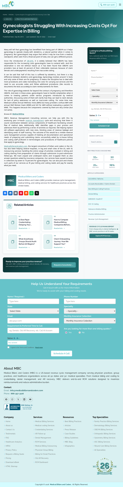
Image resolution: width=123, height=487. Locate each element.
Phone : (14, 393)
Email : (23, 390)
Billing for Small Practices (45, 454)
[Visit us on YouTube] (30, 399)
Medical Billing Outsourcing (46, 446)
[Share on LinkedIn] (10, 193)
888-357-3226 (109, 5)
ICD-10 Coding (93, 204)
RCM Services (40, 442)
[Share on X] (37, 193)
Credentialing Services (44, 429)
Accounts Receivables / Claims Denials (101, 184)
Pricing (8, 458)
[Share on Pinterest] (21, 193)
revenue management (34, 120)
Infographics (69, 446)
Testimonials (10, 434)
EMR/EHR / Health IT (95, 199)
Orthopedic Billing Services (105, 434)
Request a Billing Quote (15, 454)
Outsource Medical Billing (97, 209)
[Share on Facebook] (5, 193)
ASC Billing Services (102, 442)
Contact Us (10, 429)
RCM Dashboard (41, 462)
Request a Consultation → (63, 265)
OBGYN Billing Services (103, 429)
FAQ (7, 438)
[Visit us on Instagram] (12, 399)
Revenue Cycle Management (98, 219)
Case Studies (70, 434)
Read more (39, 347)
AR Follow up (40, 434)
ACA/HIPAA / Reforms (95, 179)
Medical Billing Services (44, 421)
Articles (11, 15)
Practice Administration (96, 214)
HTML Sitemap (11, 466)
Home (5, 15)
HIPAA (8, 446)
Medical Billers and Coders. (60, 484)
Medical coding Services (44, 425)
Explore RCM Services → (104, 236)
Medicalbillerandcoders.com (15, 146)
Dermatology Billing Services (105, 425)
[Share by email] (15, 193)
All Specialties (99, 450)
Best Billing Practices (73, 421)
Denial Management (43, 438)
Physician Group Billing (44, 450)
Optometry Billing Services (104, 438)
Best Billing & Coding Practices (99, 189)
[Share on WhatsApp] (31, 193)
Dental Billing (93, 194)
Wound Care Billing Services (105, 446)
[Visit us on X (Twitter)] (18, 399)
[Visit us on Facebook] (6, 399)
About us (9, 425)
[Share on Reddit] (26, 193)
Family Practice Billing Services (106, 421)
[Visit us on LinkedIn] (24, 399)
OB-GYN (30, 61)
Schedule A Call (103, 126)
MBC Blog (69, 442)
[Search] (115, 142)
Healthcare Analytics (14, 442)
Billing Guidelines (71, 438)
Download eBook (12, 462)
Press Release (70, 429)
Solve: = (95, 115)
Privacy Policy (11, 450)
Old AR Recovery (42, 458)
